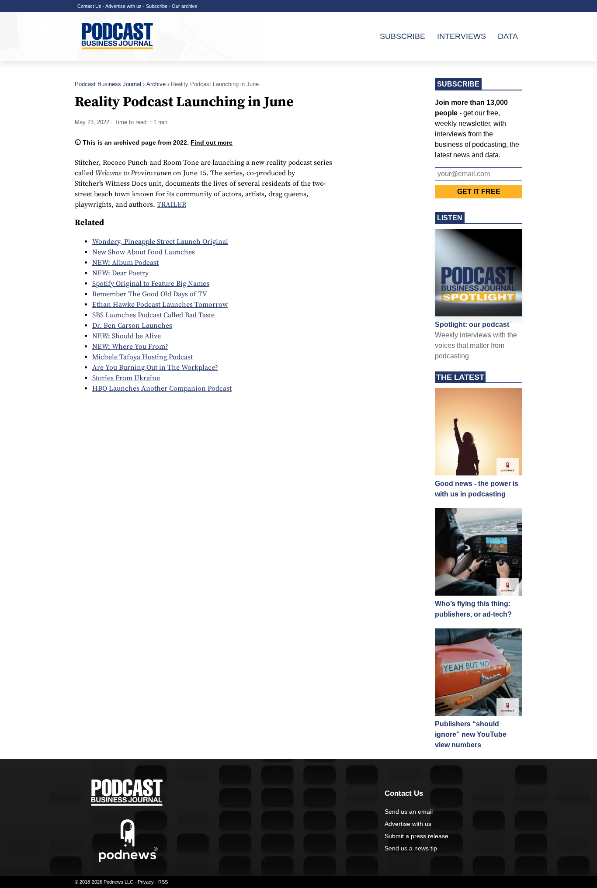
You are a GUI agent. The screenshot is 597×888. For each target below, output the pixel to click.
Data (508, 36)
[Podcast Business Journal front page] (118, 56)
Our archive (184, 6)
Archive (156, 84)
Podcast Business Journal (108, 84)
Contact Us (89, 6)
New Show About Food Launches (143, 252)
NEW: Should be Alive (126, 336)
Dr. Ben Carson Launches (132, 325)
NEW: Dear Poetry (120, 273)
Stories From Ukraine (126, 378)
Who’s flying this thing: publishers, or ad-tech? (473, 609)
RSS (163, 882)
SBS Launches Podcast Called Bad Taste (153, 315)
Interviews (461, 36)
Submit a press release (416, 835)
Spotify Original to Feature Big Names (150, 283)
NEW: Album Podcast (125, 262)
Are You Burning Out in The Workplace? (155, 367)
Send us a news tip (411, 848)
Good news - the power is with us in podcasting (476, 489)
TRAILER (171, 204)
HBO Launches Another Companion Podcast (162, 388)
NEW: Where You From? (130, 346)
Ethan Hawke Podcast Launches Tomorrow (160, 304)
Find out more (212, 142)
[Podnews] (128, 860)
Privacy (146, 882)
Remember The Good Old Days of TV (149, 294)
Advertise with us (123, 6)
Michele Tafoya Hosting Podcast (142, 357)
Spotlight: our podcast (472, 324)
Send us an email (409, 811)
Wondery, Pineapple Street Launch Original (160, 241)
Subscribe (156, 6)
